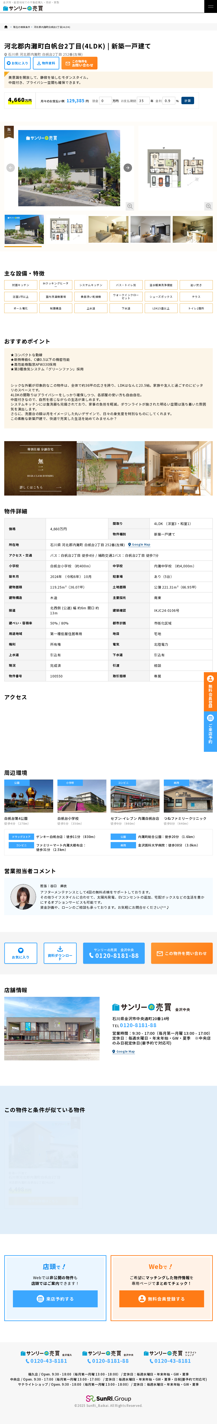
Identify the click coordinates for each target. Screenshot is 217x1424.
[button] (128, 167)
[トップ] (6, 26)
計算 (188, 100)
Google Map (141, 544)
